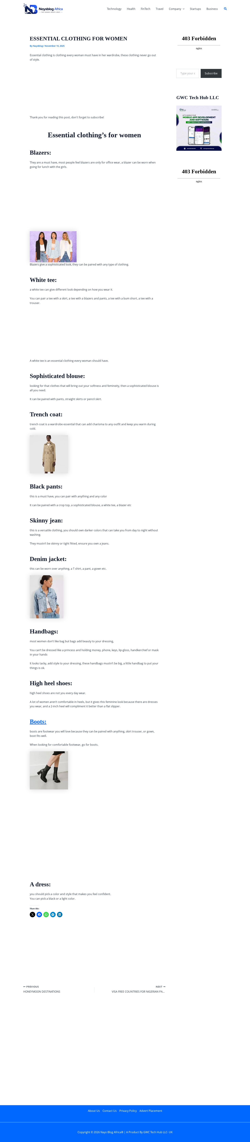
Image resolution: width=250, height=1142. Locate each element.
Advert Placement (150, 1111)
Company (175, 9)
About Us (94, 1111)
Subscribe (211, 73)
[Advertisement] (94, 90)
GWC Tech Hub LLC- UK (158, 1132)
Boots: (38, 721)
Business (212, 9)
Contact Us (110, 1111)
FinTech (145, 9)
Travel (159, 9)
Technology (114, 9)
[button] (183, 9)
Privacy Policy (128, 1111)
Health (131, 9)
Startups (195, 9)
